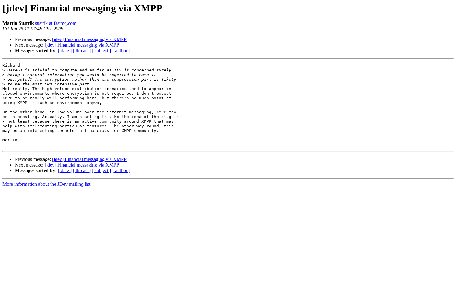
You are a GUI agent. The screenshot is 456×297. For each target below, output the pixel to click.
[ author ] (121, 50)
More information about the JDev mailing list (46, 184)
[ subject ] (101, 50)
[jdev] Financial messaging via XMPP (89, 39)
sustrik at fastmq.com (55, 23)
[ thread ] (82, 50)
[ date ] (65, 50)
